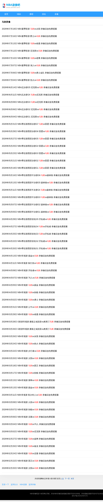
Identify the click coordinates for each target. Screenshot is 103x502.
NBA (19, 14)
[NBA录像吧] (12, 9)
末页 (72, 479)
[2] (63, 479)
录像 (56, 14)
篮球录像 (32, 484)
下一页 (67, 479)
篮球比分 (14, 484)
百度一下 (5, 484)
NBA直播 (23, 484)
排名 (44, 14)
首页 (6, 14)
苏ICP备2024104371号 (80, 496)
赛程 (31, 14)
